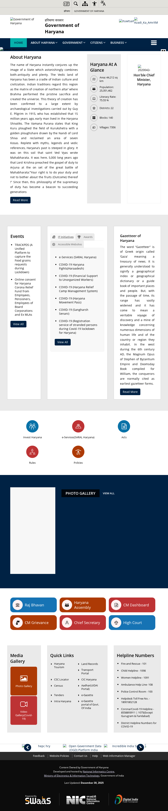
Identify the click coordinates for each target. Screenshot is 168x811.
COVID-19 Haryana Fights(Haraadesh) (71, 266)
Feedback (39, 756)
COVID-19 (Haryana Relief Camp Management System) (78, 289)
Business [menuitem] (117, 43)
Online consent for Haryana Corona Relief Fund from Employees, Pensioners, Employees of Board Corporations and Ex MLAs (25, 297)
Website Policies (59, 756)
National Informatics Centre (98, 771)
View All (18, 324)
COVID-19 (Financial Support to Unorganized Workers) (78, 278)
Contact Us (80, 756)
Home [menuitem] (18, 43)
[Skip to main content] (66, 3)
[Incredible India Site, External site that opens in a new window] (124, 746)
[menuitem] (76, 3)
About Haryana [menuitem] (43, 43)
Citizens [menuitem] (96, 43)
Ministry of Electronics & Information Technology (71, 775)
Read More (20, 200)
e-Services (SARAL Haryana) (77, 257)
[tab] (62, 237)
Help (95, 756)
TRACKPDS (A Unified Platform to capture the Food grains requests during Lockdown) (24, 258)
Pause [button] (141, 749)
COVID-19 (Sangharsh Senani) (73, 311)
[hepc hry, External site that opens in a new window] (42, 746)
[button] (27, 747)
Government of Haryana (89, 11)
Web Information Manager (119, 756)
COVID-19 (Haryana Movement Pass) (72, 300)
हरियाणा (67, 11)
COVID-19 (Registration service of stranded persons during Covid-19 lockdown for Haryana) (78, 327)
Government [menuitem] (72, 43)
